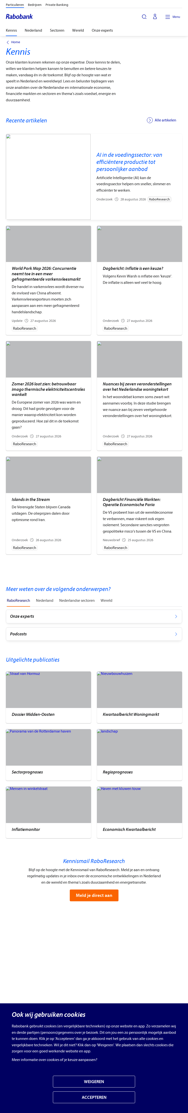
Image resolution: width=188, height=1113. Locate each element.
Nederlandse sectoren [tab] (77, 600)
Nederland (33, 30)
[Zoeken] (144, 17)
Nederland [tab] (44, 600)
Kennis (11, 30)
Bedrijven (35, 5)
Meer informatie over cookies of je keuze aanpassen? (54, 1060)
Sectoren (57, 30)
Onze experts (102, 30)
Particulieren (15, 5)
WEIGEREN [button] (94, 1081)
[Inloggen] (155, 17)
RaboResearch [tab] (18, 600)
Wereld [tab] (106, 600)
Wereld (78, 30)
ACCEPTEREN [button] (94, 1097)
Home (15, 42)
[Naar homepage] (19, 17)
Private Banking (57, 5)
